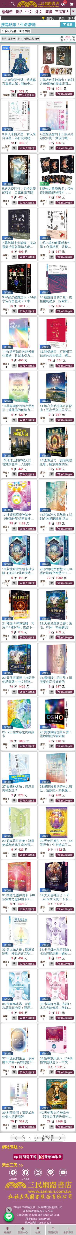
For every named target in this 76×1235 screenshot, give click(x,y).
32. (55, 899)
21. (18, 627)
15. (18, 464)
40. (55, 1116)
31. (18, 899)
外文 (38, 11)
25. (18, 734)
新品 (18, 11)
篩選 (69, 24)
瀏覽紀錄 (53, 1232)
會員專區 (68, 1232)
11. (18, 357)
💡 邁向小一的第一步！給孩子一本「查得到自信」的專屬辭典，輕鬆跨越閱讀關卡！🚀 (51, 18)
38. (56, 1062)
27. (18, 788)
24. (56, 679)
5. (19, 190)
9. (19, 301)
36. (56, 1008)
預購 (5, 47)
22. (56, 627)
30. (56, 844)
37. (18, 1062)
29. (18, 844)
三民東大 (62, 11)
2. (57, 85)
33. (18, 953)
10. (56, 301)
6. (56, 194)
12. (56, 355)
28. (56, 790)
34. (56, 953)
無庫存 (45, 93)
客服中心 (23, 1232)
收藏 (38, 1232)
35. (18, 1008)
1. (19, 83)
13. (18, 410)
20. (56, 573)
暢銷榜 (7, 11)
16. (56, 462)
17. (18, 518)
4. (56, 138)
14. (56, 410)
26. (56, 734)
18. (56, 518)
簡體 (48, 11)
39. (18, 1114)
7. (19, 246)
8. (55, 248)
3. (19, 138)
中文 (28, 11)
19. (18, 573)
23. (18, 681)
